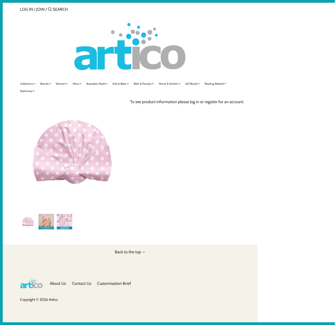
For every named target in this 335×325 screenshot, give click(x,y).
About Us (58, 283)
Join (40, 9)
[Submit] (50, 10)
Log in (26, 9)
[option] (28, 222)
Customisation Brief (114, 283)
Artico (53, 299)
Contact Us (81, 283)
